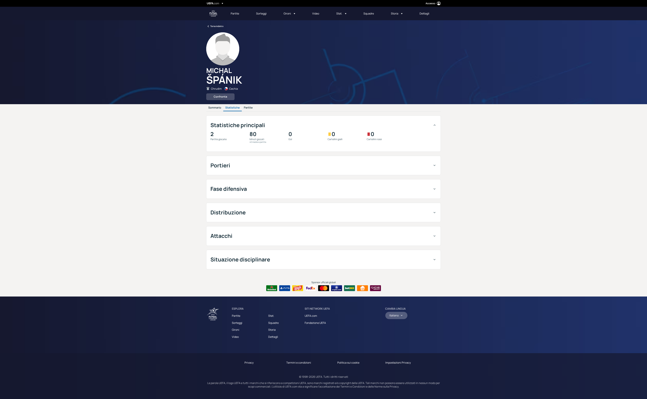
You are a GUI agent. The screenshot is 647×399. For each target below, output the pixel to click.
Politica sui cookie (348, 362)
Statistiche (232, 107)
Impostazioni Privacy (398, 362)
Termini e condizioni (298, 362)
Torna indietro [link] (216, 26)
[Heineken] (271, 288)
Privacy (249, 362)
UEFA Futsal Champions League (213, 13)
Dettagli (273, 337)
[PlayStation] (284, 288)
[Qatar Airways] (375, 288)
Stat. (271, 316)
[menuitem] (239, 13)
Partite (248, 107)
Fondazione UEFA (315, 323)
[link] (234, 13)
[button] (289, 13)
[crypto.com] (336, 288)
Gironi (235, 330)
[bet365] (349, 288)
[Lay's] (297, 288)
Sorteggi (237, 323)
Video (235, 337)
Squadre (273, 323)
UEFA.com (311, 316)
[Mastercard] (323, 288)
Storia (272, 330)
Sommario (214, 107)
